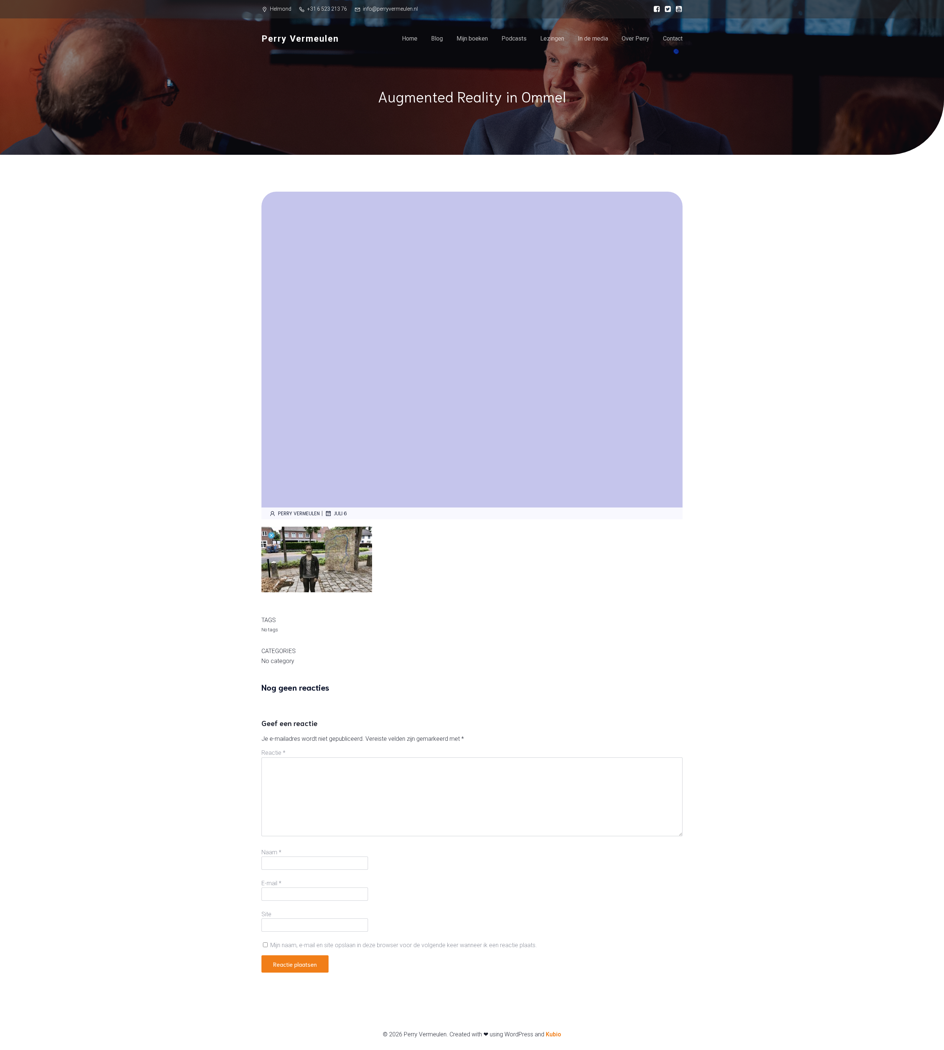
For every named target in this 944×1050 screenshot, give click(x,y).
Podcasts (514, 38)
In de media (593, 38)
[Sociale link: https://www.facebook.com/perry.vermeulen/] (654, 9)
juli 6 (340, 513)
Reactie (273, 752)
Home (409, 38)
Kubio (553, 1034)
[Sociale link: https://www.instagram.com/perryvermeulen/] (665, 9)
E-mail (271, 883)
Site (266, 914)
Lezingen (552, 38)
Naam (271, 852)
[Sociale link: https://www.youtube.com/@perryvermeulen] (677, 9)
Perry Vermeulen (299, 513)
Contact (673, 38)
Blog (437, 38)
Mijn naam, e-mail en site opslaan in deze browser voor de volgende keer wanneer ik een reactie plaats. (403, 945)
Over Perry (635, 38)
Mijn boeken (472, 38)
